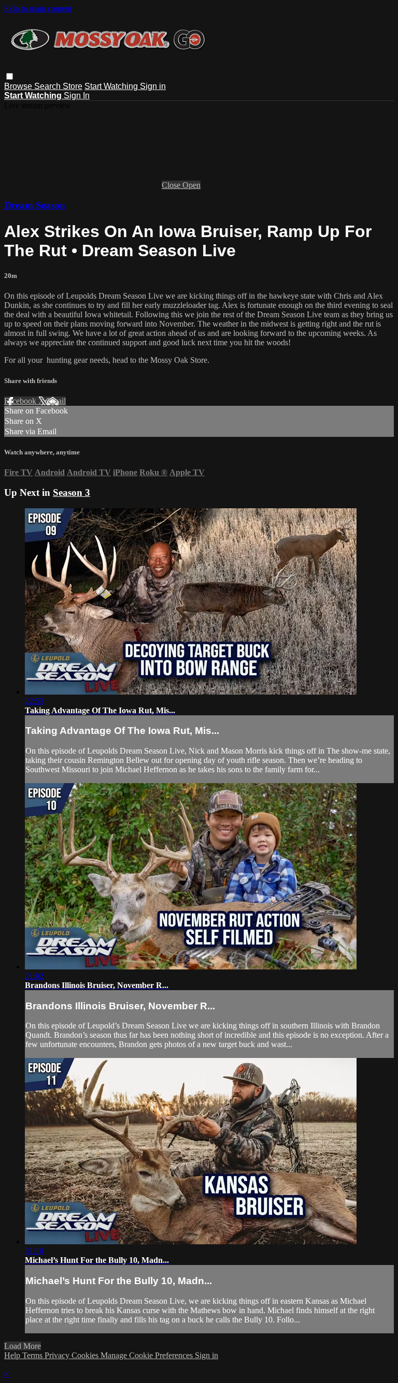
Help (13, 1355)
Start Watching (112, 86)
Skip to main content (38, 8)
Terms (33, 1355)
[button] (9, 76)
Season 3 (71, 492)
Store (72, 86)
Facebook (21, 400)
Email (56, 400)
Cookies (86, 1355)
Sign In (77, 95)
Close (172, 185)
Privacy (58, 1355)
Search (48, 86)
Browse (19, 86)
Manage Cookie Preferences (148, 1355)
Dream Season (34, 205)
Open (191, 185)
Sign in (153, 86)
